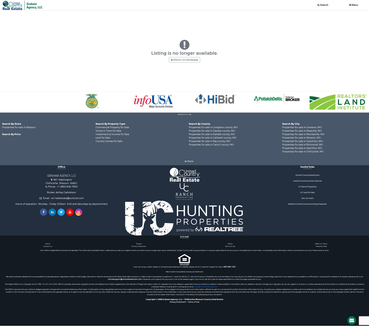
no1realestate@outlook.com (67, 198)
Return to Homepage (185, 59)
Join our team (307, 198)
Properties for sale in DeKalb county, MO (212, 134)
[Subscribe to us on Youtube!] (70, 212)
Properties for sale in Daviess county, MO (212, 130)
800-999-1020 (229, 267)
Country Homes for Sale (109, 141)
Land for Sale (103, 137)
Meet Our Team (321, 244)
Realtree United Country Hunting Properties (307, 204)
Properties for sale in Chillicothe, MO (303, 151)
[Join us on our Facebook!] (43, 212)
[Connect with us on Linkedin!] (52, 212)
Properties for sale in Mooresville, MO (303, 134)
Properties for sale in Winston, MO (301, 137)
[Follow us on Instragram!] (78, 212)
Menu (354, 4)
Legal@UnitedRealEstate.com (206, 287)
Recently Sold (321, 246)
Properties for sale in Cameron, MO (302, 127)
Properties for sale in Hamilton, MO (302, 148)
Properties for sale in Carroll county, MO (211, 144)
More (190, 161)
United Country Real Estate (307, 175)
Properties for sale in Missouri (19, 127)
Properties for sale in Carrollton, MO (302, 141)
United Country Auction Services (307, 181)
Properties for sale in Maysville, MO (302, 130)
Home (47, 244)
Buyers (139, 244)
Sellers (230, 244)
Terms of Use (230, 246)
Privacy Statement (138, 246)
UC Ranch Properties (308, 187)
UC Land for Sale (307, 192)
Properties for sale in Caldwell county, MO (212, 137)
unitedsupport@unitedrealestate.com (125, 279)
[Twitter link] (61, 212)
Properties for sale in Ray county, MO (209, 141)
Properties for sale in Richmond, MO (302, 144)
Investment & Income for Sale (112, 134)
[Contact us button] (351, 320)
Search (324, 4)
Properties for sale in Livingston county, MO (213, 127)
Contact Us (47, 246)
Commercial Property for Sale (112, 127)
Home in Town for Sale (108, 130)
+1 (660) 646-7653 (67, 186)
